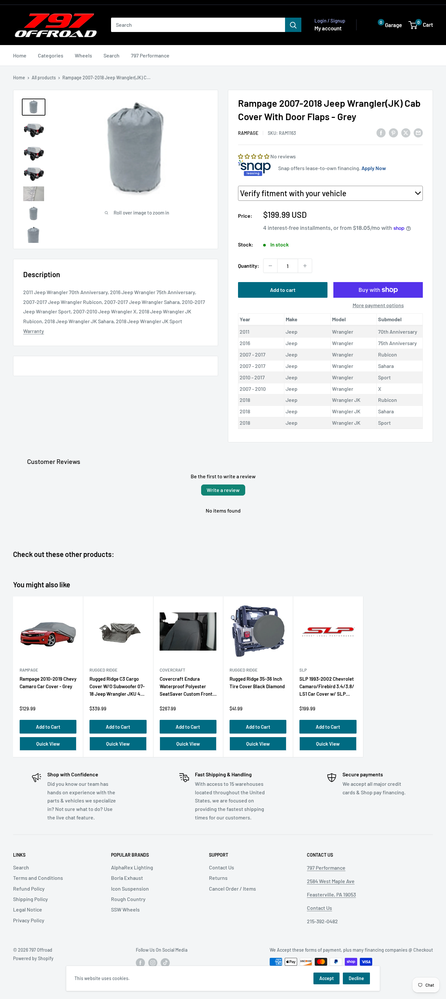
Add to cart (282, 290)
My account (328, 28)
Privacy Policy (28, 920)
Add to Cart (48, 727)
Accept (326, 978)
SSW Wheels (125, 909)
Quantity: (248, 265)
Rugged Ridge (103, 670)
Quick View (48, 744)
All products (44, 77)
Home (19, 55)
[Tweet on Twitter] (405, 132)
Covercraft (172, 670)
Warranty (33, 331)
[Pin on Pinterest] (393, 132)
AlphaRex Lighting (132, 867)
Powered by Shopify (33, 958)
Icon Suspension (130, 888)
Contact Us (221, 867)
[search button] (293, 25)
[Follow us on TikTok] (165, 962)
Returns (218, 878)
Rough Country (128, 899)
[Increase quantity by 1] (305, 266)
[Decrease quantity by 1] (270, 266)
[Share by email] (418, 132)
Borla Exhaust (127, 878)
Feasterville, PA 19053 (331, 894)
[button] (385, 25)
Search (111, 55)
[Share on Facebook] (381, 132)
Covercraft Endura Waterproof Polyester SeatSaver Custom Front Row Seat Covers (186, 688)
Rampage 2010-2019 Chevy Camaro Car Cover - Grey (48, 682)
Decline (356, 978)
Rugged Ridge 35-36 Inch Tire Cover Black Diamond (257, 682)
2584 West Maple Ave (331, 881)
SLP (303, 670)
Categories (50, 55)
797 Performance (150, 55)
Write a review (223, 490)
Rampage (248, 133)
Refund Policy (29, 888)
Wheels (83, 55)
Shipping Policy (30, 899)
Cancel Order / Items (232, 888)
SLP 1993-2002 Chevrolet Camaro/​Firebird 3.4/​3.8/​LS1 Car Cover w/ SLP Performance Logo (326, 688)
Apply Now (373, 168)
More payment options (378, 305)
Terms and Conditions (38, 878)
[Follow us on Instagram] (152, 962)
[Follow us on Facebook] (140, 962)
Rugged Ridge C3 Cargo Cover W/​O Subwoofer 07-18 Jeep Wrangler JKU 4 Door (117, 688)
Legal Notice (27, 909)
